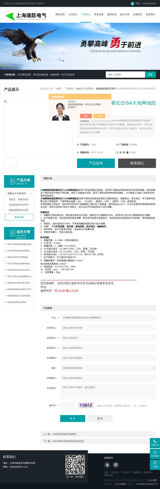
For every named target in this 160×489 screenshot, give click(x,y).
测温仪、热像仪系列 (19, 199)
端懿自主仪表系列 (85, 88)
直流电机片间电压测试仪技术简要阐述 (20, 283)
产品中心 (86, 14)
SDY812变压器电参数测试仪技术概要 (20, 276)
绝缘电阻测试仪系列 (19, 210)
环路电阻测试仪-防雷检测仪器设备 (20, 296)
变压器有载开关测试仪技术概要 (20, 270)
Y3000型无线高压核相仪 (64, 434)
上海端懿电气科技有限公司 (26, 3)
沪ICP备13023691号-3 (147, 484)
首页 (106, 472)
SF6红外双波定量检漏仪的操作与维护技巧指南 (20, 244)
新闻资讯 (112, 14)
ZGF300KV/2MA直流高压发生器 (68, 441)
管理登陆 (108, 475)
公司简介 (73, 14)
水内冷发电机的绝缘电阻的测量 (20, 263)
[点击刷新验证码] (86, 405)
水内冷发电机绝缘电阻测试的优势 (20, 251)
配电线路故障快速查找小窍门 (19, 289)
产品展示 (69, 88)
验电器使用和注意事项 (16, 302)
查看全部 (19, 217)
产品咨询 (96, 163)
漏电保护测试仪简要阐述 (17, 257)
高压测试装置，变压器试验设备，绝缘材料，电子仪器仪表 (46, 74)
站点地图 (152, 480)
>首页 (58, 88)
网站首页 (60, 14)
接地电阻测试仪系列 (19, 204)
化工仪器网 (120, 484)
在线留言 (137, 14)
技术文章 (124, 14)
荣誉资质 (99, 14)
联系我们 (150, 14)
